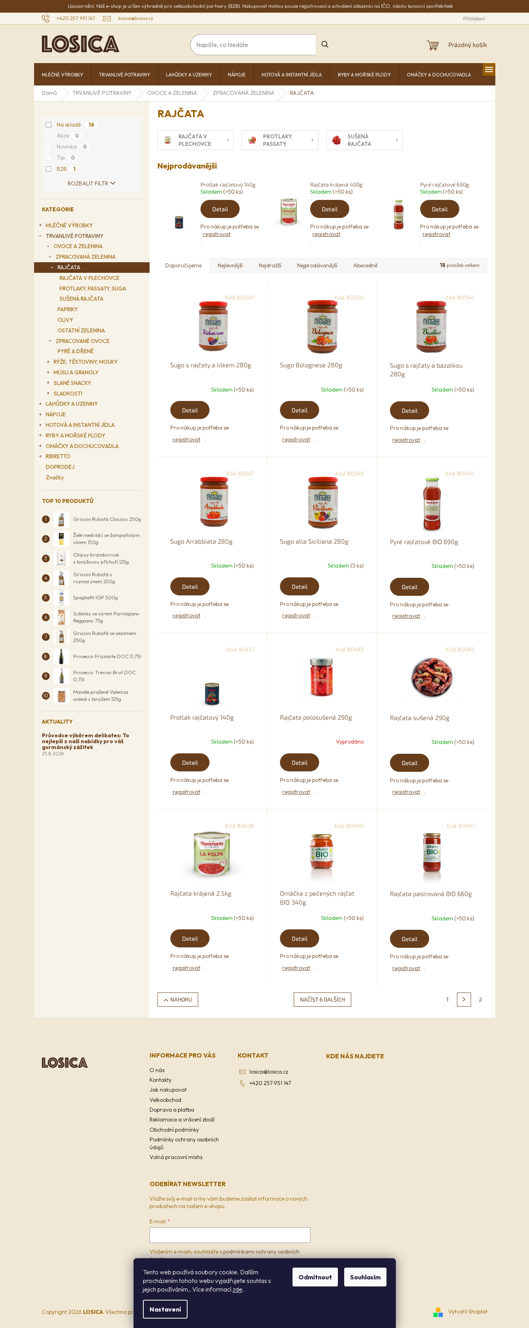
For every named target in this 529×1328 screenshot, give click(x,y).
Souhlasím (365, 1277)
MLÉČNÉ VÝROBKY (69, 225)
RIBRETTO (58, 456)
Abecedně (365, 265)
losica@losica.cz (268, 1071)
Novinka (72, 146)
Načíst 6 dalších (322, 999)
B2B (66, 168)
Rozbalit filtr (88, 183)
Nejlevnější (230, 265)
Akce (68, 135)
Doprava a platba (172, 1109)
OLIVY (65, 319)
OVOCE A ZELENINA (78, 246)
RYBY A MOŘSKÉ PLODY (75, 435)
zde (237, 1289)
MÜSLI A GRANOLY (76, 372)
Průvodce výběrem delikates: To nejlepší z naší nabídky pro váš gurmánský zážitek (85, 742)
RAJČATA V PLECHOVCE (89, 277)
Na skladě (75, 124)
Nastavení (165, 1309)
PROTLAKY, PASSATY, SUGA (93, 288)
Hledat (325, 44)
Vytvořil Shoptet (467, 1311)
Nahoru (181, 999)
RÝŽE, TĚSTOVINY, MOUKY (86, 361)
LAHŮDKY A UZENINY (72, 403)
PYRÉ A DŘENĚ (76, 351)
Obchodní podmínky (174, 1129)
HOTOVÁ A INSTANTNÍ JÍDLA (80, 424)
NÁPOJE (56, 414)
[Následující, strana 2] (464, 999)
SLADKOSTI (68, 393)
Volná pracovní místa (176, 1157)
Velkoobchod (165, 1099)
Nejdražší (270, 265)
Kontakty (161, 1079)
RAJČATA (69, 267)
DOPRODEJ (60, 466)
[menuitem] (62, 75)
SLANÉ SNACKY (72, 382)
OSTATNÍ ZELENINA (81, 330)
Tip (66, 157)
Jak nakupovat (168, 1089)
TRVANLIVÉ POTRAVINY (74, 235)
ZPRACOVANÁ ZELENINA (86, 256)
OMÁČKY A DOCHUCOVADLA (82, 446)
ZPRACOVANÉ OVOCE (83, 341)
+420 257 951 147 (270, 1083)
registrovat (217, 234)
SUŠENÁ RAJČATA (81, 298)
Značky (55, 477)
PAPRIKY (68, 309)
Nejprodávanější (317, 265)
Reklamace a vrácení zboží (182, 1119)
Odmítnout (315, 1277)
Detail (220, 208)
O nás (157, 1070)
